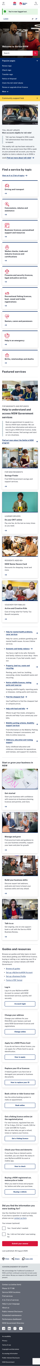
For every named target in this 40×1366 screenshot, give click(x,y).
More (4, 92)
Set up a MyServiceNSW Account (19, 972)
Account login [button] (20, 1004)
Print (7, 1259)
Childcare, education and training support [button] (19, 741)
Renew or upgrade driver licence (15, 87)
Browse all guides (13, 969)
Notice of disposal (9, 79)
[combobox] (17, 53)
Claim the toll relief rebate (12, 83)
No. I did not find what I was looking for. (21, 1235)
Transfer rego (7, 74)
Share (17, 1259)
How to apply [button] (20, 1057)
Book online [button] (20, 1105)
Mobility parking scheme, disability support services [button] (20, 724)
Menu (3, 4)
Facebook (3, 1328)
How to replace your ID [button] (20, 1082)
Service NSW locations (11, 1292)
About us (5, 1308)
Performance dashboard (11, 1319)
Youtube (21, 1328)
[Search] (35, 53)
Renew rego (7, 66)
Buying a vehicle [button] (20, 1192)
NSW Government (8, 1362)
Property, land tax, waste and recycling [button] (18, 667)
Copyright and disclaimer (10, 1349)
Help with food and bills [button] (15, 709)
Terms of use (6, 1345)
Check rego (6, 70)
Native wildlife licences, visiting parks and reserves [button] (18, 684)
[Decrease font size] (32, 18)
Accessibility (6, 1336)
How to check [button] (20, 1166)
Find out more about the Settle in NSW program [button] (18, 441)
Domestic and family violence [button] (18, 649)
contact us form (20, 1218)
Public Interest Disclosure (12, 1311)
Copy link (29, 1259)
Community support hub (13, 98)
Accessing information (10, 1353)
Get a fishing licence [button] (20, 1138)
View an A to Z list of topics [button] (13, 176)
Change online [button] (20, 1032)
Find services (7, 1296)
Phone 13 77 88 (8, 1288)
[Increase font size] (36, 18)
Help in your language (11, 1304)
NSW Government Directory (13, 1323)
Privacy (4, 1341)
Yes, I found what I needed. (17, 1228)
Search (36, 4)
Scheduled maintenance (11, 1315)
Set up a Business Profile (16, 976)
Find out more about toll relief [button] (19, 158)
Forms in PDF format (14, 980)
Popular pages (8, 61)
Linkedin (9, 1328)
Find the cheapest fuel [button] (15, 697)
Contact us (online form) (11, 1285)
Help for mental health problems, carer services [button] (19, 633)
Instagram (14, 1328)
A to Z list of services (10, 1300)
